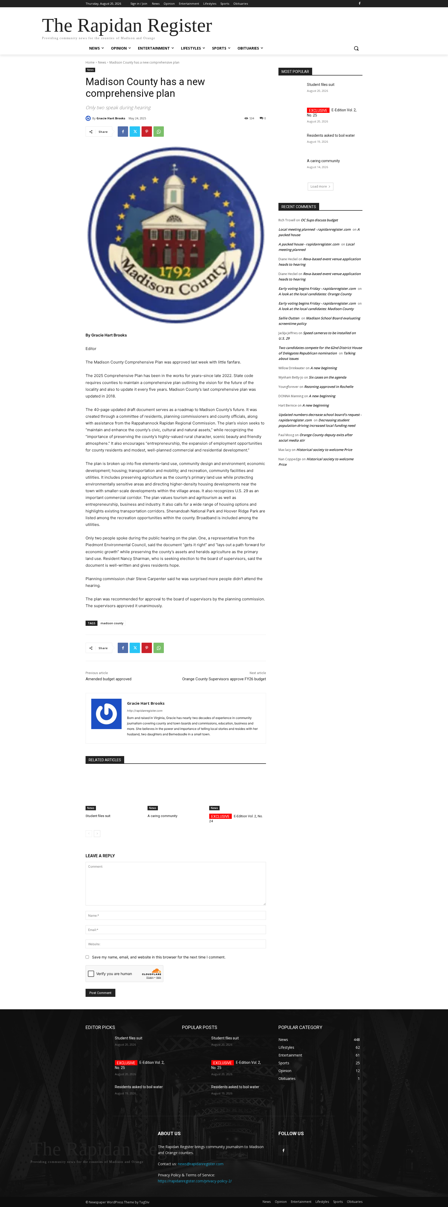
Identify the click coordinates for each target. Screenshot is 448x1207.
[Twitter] (135, 131)
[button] (356, 48)
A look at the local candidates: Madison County (316, 308)
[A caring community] (176, 790)
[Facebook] (359, 4)
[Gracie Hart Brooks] (89, 118)
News (102, 62)
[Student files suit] (114, 790)
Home (90, 62)
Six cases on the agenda (327, 377)
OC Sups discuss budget (319, 220)
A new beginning (323, 368)
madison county (112, 623)
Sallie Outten (288, 318)
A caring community (162, 816)
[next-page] (97, 833)
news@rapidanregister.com (200, 1163)
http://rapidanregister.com (145, 710)
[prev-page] (89, 833)
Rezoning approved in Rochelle (328, 386)
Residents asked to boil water (331, 135)
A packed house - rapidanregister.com (308, 244)
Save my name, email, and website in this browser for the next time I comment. (159, 957)
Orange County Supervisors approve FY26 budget (224, 679)
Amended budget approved (108, 679)
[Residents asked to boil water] (291, 142)
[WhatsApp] (158, 131)
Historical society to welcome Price (324, 449)
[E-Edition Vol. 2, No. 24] (237, 790)
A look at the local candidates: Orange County (315, 294)
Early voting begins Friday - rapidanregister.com (317, 288)
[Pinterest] (147, 131)
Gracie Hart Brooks (110, 118)
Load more (319, 186)
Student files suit (98, 816)
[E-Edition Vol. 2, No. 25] (291, 116)
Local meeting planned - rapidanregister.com (314, 229)
